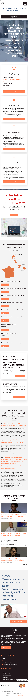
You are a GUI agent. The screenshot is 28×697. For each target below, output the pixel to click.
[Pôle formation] (14, 68)
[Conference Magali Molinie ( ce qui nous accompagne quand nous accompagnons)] (14, 552)
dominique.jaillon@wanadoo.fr (10, 664)
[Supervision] (14, 99)
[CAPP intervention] (14, 157)
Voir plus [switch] (14, 453)
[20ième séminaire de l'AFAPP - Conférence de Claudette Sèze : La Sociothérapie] (14, 508)
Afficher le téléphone (8, 662)
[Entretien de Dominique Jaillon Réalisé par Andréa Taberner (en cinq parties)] (14, 527)
